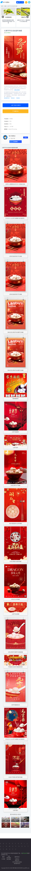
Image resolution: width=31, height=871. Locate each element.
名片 (15, 820)
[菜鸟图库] (5, 2)
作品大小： (6, 126)
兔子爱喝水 (8, 32)
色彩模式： (6, 124)
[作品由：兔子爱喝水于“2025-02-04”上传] (5, 137)
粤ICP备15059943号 (17, 868)
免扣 (6, 820)
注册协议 (17, 859)
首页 (2, 6)
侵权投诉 (13, 98)
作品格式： (6, 121)
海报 (5, 6)
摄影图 (25, 820)
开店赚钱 (15, 141)
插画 (25, 826)
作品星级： (6, 118)
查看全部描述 (17, 89)
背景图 (15, 826)
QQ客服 (3, 859)
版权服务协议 (7, 98)
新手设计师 (24, 853)
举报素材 (18, 98)
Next (27, 17)
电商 (6, 826)
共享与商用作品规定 (17, 862)
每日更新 (9, 859)
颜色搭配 (9, 857)
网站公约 (17, 860)
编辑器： (6, 129)
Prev (3, 17)
